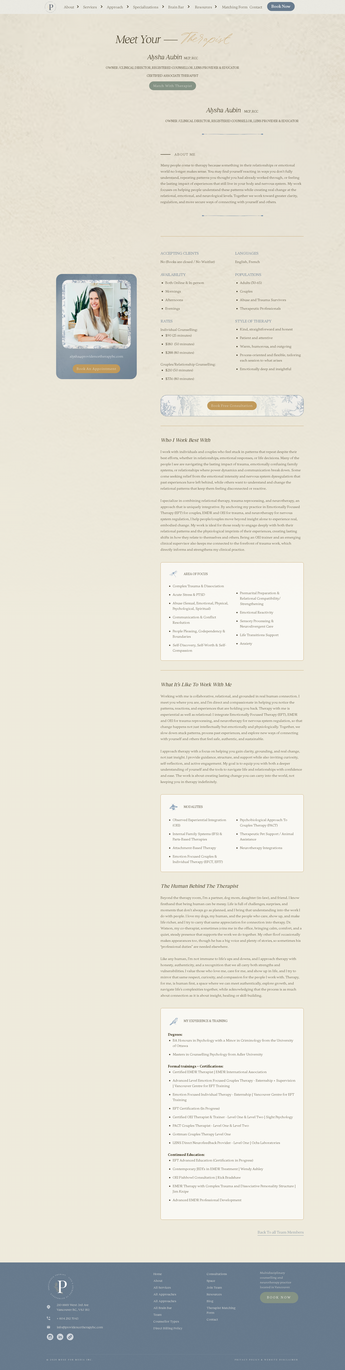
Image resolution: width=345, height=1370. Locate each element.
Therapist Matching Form (221, 1310)
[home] (50, 7)
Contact (256, 7)
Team (157, 1314)
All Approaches (164, 1294)
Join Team (214, 1287)
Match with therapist (172, 86)
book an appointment (96, 369)
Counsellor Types (166, 1321)
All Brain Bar (162, 1308)
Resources (214, 1294)
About (158, 1280)
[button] (73, 6)
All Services (162, 1287)
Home (157, 1274)
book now (280, 6)
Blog (210, 1301)
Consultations (217, 1274)
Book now (279, 1298)
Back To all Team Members (281, 1232)
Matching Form (235, 7)
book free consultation (232, 405)
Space (211, 1280)
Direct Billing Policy (167, 1328)
